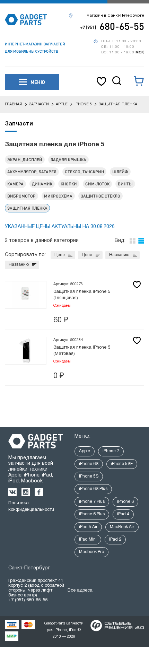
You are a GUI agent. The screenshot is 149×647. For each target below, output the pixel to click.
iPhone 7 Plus (92, 502)
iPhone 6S (88, 464)
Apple (84, 451)
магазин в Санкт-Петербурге (115, 15)
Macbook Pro (91, 552)
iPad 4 (123, 514)
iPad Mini (88, 539)
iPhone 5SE (122, 464)
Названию (119, 255)
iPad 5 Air (88, 527)
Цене (59, 255)
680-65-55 (112, 26)
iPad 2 (115, 539)
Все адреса (80, 590)
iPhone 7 (111, 451)
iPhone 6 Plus (92, 514)
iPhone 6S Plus (93, 489)
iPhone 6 (125, 502)
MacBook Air (122, 527)
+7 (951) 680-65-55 (27, 600)
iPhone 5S (88, 476)
